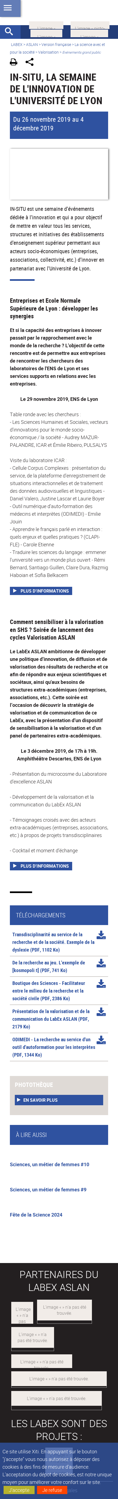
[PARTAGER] (31, 62)
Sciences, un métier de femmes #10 (49, 1164)
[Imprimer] (15, 62)
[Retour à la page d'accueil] (59, 12)
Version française (56, 44)
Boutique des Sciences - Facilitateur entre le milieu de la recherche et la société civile (48, 991)
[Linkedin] (46, 24)
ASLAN (32, 44)
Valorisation (48, 52)
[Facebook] (89, 33)
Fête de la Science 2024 (36, 1214)
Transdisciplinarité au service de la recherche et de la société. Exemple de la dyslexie (53, 942)
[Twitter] (46, 33)
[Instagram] (90, 24)
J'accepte (19, 1490)
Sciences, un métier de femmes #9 (48, 1189)
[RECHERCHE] (11, 32)
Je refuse (52, 1490)
